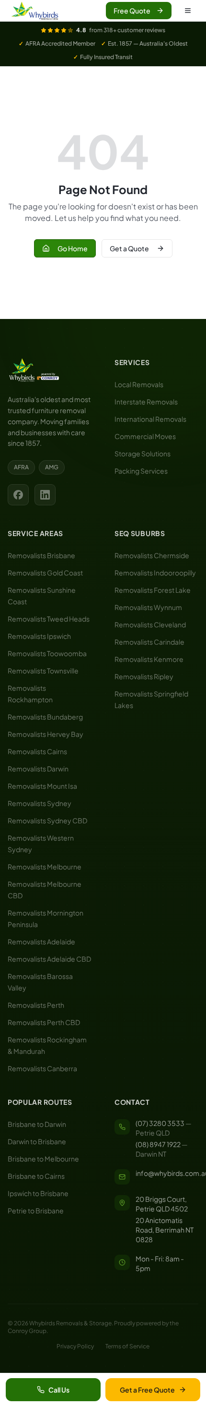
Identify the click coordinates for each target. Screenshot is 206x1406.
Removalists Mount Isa (42, 786)
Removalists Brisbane (41, 555)
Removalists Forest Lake (152, 590)
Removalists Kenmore (148, 659)
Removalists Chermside (151, 555)
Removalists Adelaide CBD (49, 958)
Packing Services (141, 470)
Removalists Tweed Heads (49, 618)
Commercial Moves (145, 436)
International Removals (150, 419)
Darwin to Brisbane (37, 1141)
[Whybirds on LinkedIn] (45, 494)
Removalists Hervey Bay (45, 734)
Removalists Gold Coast (45, 572)
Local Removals (138, 384)
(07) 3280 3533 (160, 1123)
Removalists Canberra (42, 1068)
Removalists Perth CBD (44, 1022)
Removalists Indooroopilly (155, 572)
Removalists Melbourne (44, 866)
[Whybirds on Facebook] (18, 494)
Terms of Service (127, 1346)
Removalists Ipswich (39, 636)
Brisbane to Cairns (36, 1176)
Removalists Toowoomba (47, 653)
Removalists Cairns (37, 751)
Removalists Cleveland (150, 624)
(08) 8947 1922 (158, 1144)
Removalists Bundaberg (45, 716)
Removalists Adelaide (41, 941)
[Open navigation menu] (187, 10)
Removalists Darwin (38, 768)
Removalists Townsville (43, 670)
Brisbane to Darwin (37, 1124)
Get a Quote (129, 248)
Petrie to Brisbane (36, 1210)
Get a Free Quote (147, 1389)
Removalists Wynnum (148, 607)
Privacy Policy (75, 1346)
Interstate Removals (146, 401)
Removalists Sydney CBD (47, 820)
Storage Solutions (142, 453)
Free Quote (132, 10)
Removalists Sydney (39, 803)
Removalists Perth (36, 1005)
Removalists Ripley (143, 676)
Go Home (72, 248)
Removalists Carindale (149, 641)
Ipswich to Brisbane (38, 1193)
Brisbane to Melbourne (43, 1158)
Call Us (58, 1389)
